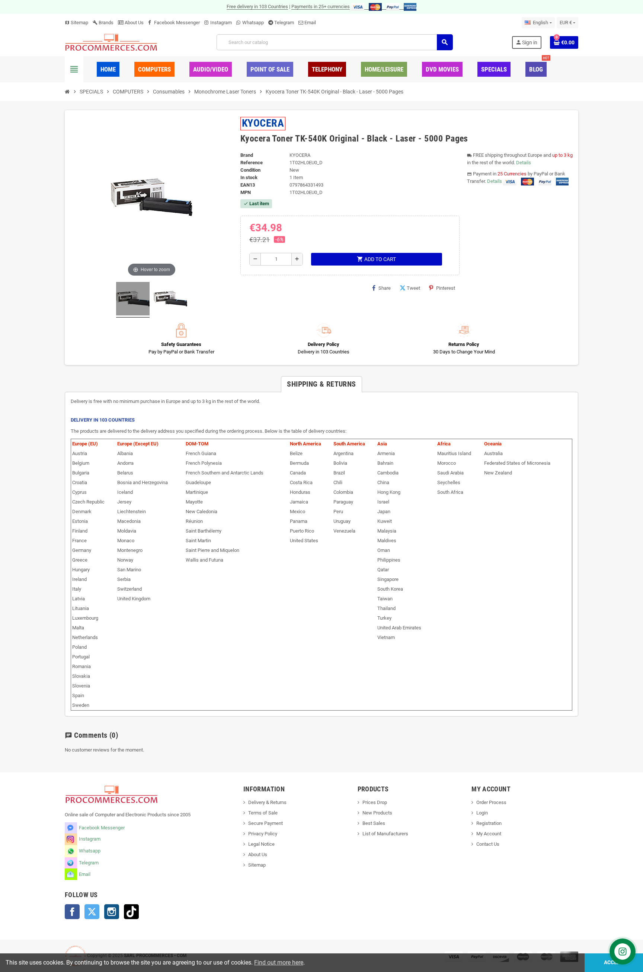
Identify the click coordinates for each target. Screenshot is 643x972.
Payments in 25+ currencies (320, 6)
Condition (250, 170)
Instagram (221, 22)
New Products (377, 813)
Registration (489, 823)
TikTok (131, 911)
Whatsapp (253, 22)
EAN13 (247, 185)
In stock (248, 177)
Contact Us (487, 844)
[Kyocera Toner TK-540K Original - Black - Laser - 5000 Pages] (133, 300)
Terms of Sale (263, 813)
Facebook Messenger (177, 22)
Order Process (491, 802)
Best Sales (373, 823)
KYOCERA (263, 123)
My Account (488, 833)
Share (384, 288)
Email (310, 22)
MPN (245, 192)
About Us (134, 22)
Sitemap (76, 22)
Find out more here (278, 962)
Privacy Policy (262, 833)
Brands (103, 22)
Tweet (413, 288)
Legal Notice (261, 844)
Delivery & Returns (267, 802)
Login (482, 813)
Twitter (91, 911)
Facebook (72, 911)
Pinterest (445, 288)
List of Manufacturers (385, 833)
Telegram (284, 22)
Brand (246, 155)
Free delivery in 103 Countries (257, 6)
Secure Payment (265, 823)
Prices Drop (374, 802)
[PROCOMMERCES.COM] (111, 42)
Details (523, 162)
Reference (251, 162)
